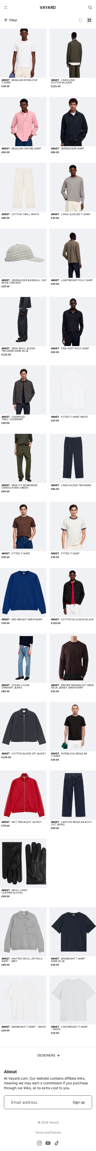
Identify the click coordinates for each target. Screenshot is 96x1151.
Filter (13, 20)
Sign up (79, 1102)
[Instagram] (39, 1143)
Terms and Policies (48, 1132)
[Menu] (5, 7)
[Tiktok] (57, 1143)
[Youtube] (48, 1143)
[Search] (90, 7)
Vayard (54, 1122)
